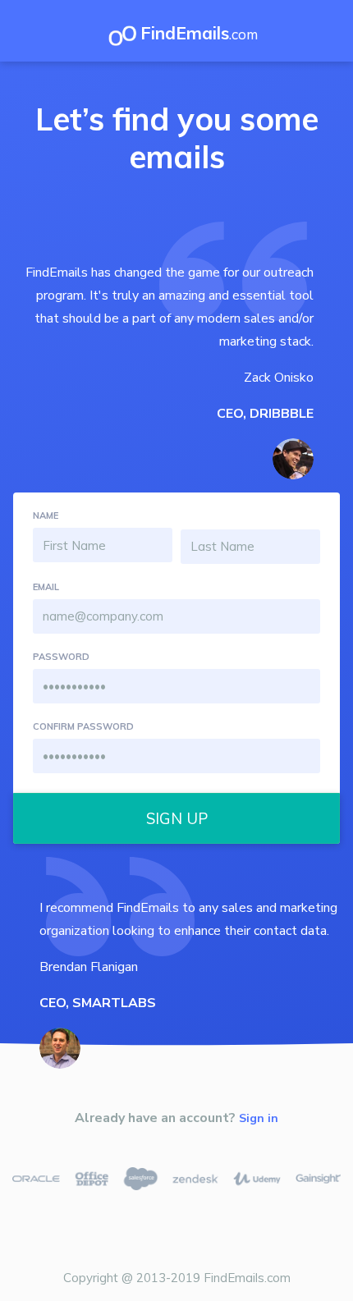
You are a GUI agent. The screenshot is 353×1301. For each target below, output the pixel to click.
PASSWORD (61, 656)
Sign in (258, 1118)
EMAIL (46, 587)
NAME (45, 515)
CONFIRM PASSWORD (83, 726)
